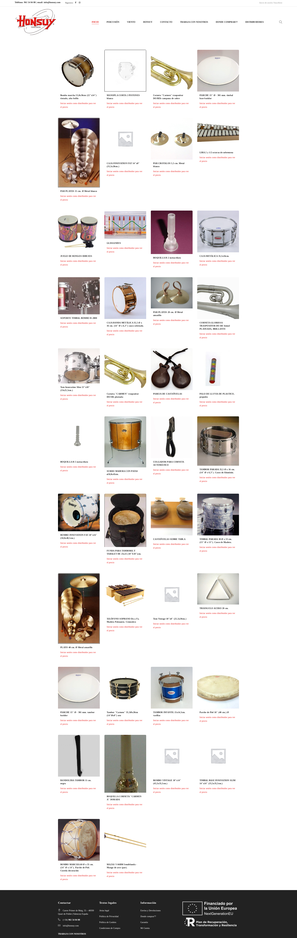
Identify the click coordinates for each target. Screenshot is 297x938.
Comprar (52, 121)
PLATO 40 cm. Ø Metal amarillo (76, 647)
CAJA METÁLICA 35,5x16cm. (214, 256)
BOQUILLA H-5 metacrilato (74, 462)
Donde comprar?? (148, 916)
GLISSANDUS (114, 243)
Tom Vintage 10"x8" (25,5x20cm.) (169, 619)
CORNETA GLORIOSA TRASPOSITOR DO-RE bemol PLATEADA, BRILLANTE (215, 326)
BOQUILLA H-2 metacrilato (167, 258)
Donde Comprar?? (227, 22)
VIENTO (131, 22)
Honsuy (147, 22)
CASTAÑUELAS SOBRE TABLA (169, 539)
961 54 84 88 (30, 2)
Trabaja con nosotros (194, 22)
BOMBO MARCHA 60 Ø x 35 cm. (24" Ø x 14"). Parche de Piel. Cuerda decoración (77, 867)
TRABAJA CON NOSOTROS (72, 934)
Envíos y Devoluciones (150, 910)
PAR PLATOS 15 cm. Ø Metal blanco (78, 191)
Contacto (166, 22)
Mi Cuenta (145, 928)
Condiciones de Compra (109, 928)
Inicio (95, 22)
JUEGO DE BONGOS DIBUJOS (76, 256)
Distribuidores (254, 22)
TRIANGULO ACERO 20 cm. (214, 608)
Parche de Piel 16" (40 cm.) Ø (214, 712)
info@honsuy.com (52, 2)
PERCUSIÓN (113, 22)
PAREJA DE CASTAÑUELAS (167, 394)
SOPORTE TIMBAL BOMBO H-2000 (78, 318)
